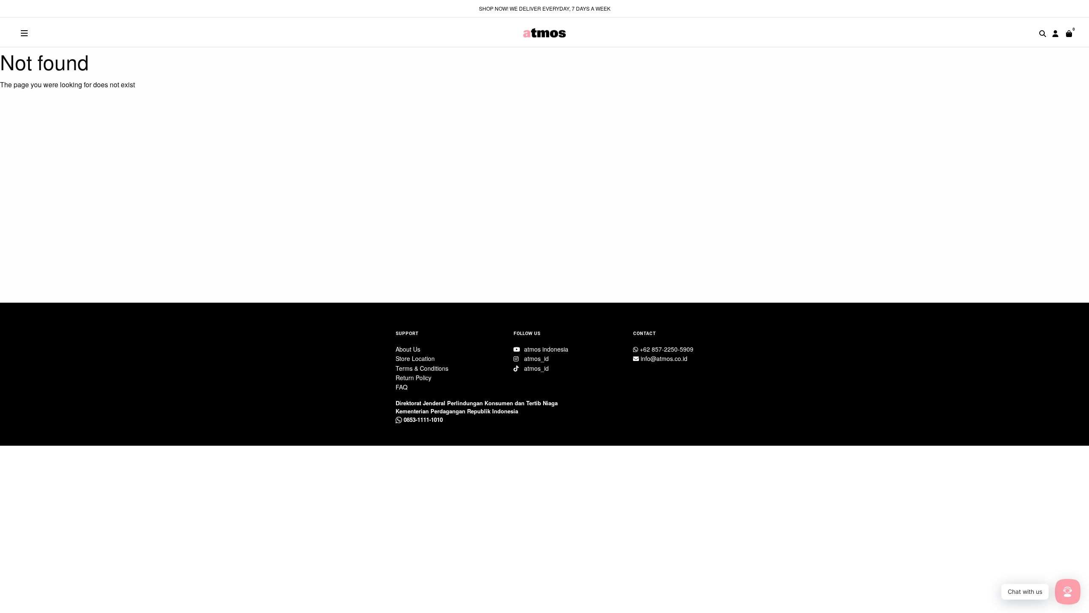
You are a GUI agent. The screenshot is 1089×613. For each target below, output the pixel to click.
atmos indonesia (545, 349)
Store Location (415, 358)
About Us (408, 349)
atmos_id (535, 358)
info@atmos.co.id (663, 358)
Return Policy (413, 377)
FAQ (402, 387)
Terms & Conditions (422, 368)
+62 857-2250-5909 (665, 349)
